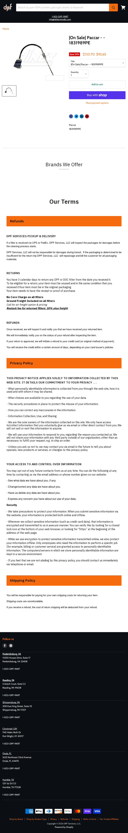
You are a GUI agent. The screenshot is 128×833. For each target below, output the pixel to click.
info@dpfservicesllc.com (60, 19)
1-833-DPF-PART (60, 16)
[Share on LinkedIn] (82, 116)
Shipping (76, 819)
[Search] (113, 7)
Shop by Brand (16, 819)
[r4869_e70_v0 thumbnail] (9, 91)
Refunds (64, 819)
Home (5, 28)
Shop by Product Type (36, 819)
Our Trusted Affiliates (109, 819)
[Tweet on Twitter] (76, 116)
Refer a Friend (89, 819)
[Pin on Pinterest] (87, 116)
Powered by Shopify (64, 827)
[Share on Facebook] (71, 116)
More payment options (97, 103)
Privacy (53, 819)
